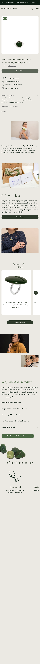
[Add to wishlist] (29, 272)
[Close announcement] (38, 2)
